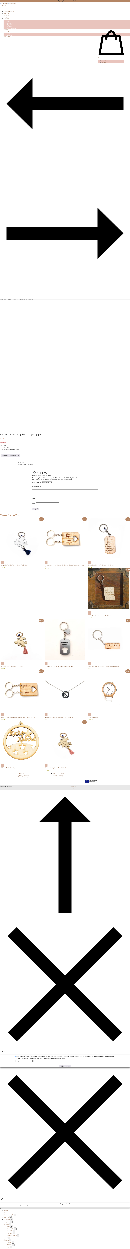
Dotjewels (3, 5)
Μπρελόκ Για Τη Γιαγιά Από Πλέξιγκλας (56, 768)
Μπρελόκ (9, 35)
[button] (2, 562)
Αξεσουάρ (6, 31)
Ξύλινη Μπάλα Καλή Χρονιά (9, 768)
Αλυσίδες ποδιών (11, 28)
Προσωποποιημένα (9, 11)
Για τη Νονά (7, 15)
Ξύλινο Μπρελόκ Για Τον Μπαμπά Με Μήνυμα (101, 565)
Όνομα (34, 498)
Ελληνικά (6, 1210)
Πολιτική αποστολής (58, 775)
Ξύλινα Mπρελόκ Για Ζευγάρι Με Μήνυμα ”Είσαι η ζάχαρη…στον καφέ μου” (64, 565)
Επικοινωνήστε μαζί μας (59, 777)
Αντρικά (6, 1238)
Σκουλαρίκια (10, 23)
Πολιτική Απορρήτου (23, 775)
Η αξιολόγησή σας (37, 486)
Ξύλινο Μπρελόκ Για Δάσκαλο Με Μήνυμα (100, 616)
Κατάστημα (7, 1247)
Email (34, 503)
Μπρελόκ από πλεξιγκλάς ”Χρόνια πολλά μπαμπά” (59, 666)
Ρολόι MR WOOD (93, 717)
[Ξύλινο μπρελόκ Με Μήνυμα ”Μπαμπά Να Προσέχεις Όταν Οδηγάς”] (65, 298)
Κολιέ (8, 21)
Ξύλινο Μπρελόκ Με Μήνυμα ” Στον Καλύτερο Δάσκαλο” (104, 666)
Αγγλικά (6, 1212)
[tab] (5, 455)
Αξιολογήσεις (14, 455)
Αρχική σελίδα (3, 299)
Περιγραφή (5, 455)
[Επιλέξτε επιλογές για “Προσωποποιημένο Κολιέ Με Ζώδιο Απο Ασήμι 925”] (46, 714)
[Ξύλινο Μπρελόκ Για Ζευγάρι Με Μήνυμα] (65, 168)
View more (65, 1066)
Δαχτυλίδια (10, 25)
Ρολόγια (9, 33)
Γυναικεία (6, 18)
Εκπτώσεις (6, 13)
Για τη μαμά (7, 17)
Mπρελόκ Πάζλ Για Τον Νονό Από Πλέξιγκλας (14, 565)
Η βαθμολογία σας (37, 482)
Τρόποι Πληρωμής (23, 777)
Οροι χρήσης (21, 773)
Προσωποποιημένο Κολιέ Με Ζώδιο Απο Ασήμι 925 (59, 717)
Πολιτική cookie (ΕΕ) (58, 773)
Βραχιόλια (9, 26)
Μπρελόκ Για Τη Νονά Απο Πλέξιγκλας (12, 666)
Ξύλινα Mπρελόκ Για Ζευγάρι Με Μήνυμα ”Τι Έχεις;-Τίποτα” (18, 717)
